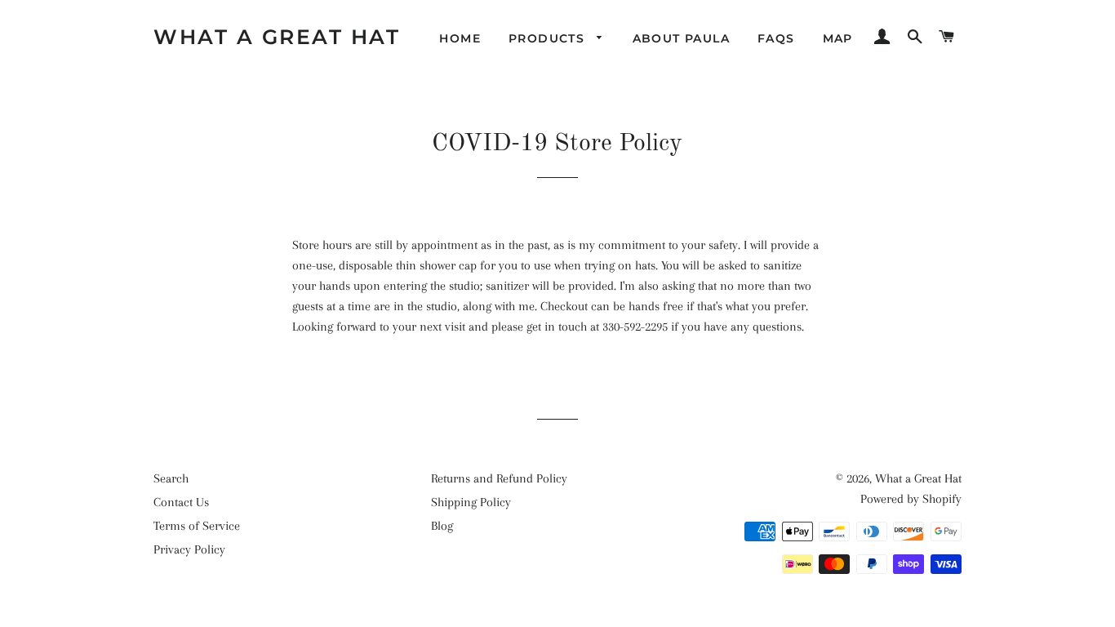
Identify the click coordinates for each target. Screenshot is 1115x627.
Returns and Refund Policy (499, 478)
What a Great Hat (276, 36)
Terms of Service (196, 525)
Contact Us (181, 502)
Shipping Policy (471, 502)
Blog (442, 525)
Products (549, 38)
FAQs (776, 38)
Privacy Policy (189, 549)
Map (838, 38)
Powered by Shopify (911, 498)
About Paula (681, 38)
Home (460, 38)
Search (171, 478)
